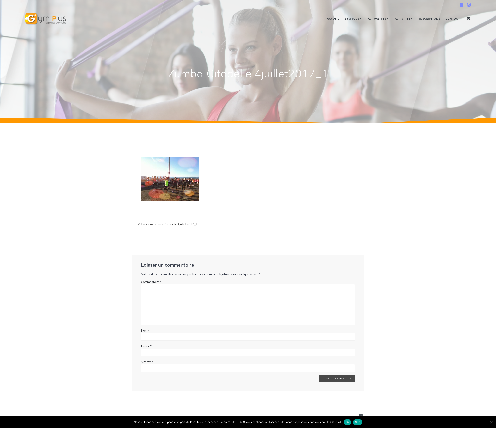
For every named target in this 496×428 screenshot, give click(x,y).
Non (357, 422)
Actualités (377, 18)
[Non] (491, 422)
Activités (402, 18)
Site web (147, 362)
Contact (452, 18)
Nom (145, 330)
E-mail (146, 346)
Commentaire (151, 282)
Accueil (333, 18)
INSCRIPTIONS (429, 18)
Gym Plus (351, 18)
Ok (347, 422)
